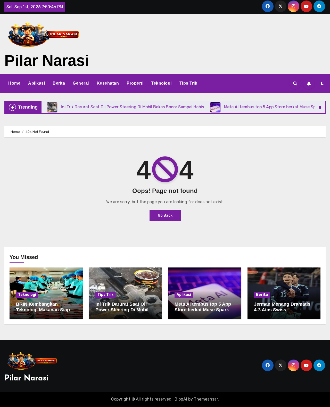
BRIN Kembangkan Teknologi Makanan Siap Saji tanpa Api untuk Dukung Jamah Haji (43, 312)
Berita (59, 83)
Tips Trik (188, 83)
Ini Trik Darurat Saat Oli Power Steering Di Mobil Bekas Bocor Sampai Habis (125, 310)
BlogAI (181, 399)
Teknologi (161, 83)
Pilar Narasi (46, 60)
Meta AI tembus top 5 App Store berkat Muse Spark (203, 307)
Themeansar (206, 399)
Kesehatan (108, 83)
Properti (135, 83)
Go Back (165, 215)
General (81, 83)
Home (14, 83)
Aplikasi (36, 83)
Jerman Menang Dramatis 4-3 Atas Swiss (282, 307)
